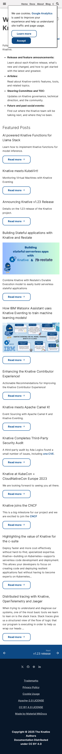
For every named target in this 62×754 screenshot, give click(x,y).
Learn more (24, 33)
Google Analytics (42, 13)
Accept (21, 40)
